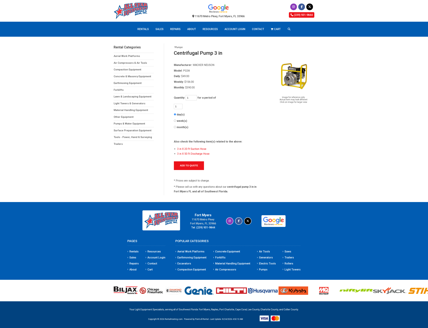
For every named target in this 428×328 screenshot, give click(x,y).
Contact (258, 29)
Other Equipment (124, 116)
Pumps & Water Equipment (129, 123)
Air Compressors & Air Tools (130, 62)
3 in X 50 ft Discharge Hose (193, 153)
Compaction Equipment (127, 69)
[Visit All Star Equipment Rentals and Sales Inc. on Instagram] (293, 7)
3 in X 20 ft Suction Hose (191, 148)
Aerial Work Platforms (127, 56)
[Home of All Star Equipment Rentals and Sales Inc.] (161, 229)
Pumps (263, 269)
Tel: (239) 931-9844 (203, 227)
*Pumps (178, 47)
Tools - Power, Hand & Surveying (133, 137)
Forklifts (119, 89)
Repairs (175, 29)
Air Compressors (225, 269)
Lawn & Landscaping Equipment (132, 96)
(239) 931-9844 (303, 15)
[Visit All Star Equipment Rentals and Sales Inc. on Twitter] (309, 7)
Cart (150, 269)
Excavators (184, 263)
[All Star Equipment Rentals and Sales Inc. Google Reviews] (218, 11)
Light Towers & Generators (129, 103)
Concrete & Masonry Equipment (132, 76)
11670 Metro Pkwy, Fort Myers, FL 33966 (219, 16)
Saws (288, 251)
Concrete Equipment (227, 251)
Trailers (118, 143)
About (191, 29)
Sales (159, 29)
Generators (266, 257)
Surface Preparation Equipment (132, 130)
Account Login (235, 29)
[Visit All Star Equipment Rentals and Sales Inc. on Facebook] (301, 7)
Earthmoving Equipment (128, 83)
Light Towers (293, 269)
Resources (210, 29)
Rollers (289, 263)
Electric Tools (267, 263)
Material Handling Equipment (131, 110)
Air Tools (264, 251)
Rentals (143, 29)
